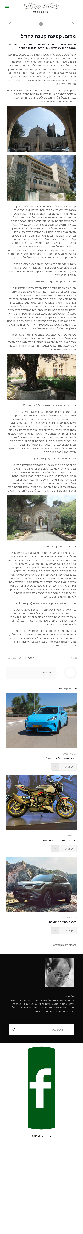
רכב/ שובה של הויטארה (63, 922)
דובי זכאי (48, 672)
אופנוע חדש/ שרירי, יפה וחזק (60, 840)
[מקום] (41, 7)
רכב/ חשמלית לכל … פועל (61, 758)
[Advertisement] (41, 1190)
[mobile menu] (7, 7)
